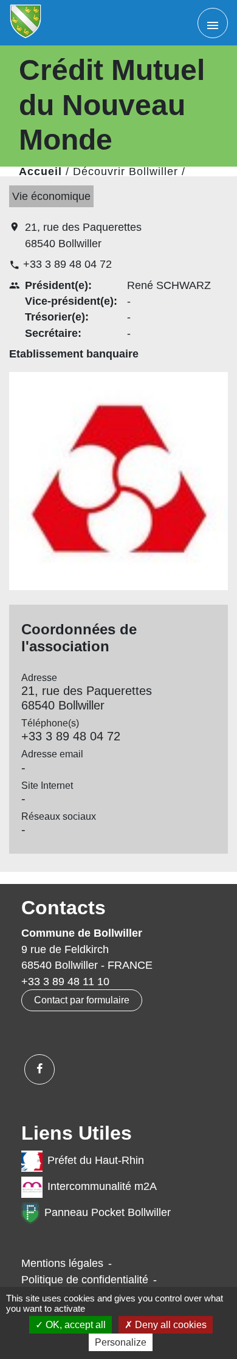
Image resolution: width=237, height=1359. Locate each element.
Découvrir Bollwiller (125, 171)
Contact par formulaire (81, 1000)
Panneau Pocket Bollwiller (107, 1213)
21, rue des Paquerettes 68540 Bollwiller (83, 235)
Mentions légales (62, 1263)
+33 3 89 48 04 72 (67, 264)
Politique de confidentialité (84, 1280)
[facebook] (39, 1069)
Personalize (120, 1342)
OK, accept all (74, 1325)
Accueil (40, 171)
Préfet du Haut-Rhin (95, 1161)
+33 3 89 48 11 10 (65, 981)
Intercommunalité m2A (102, 1187)
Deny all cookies (169, 1325)
